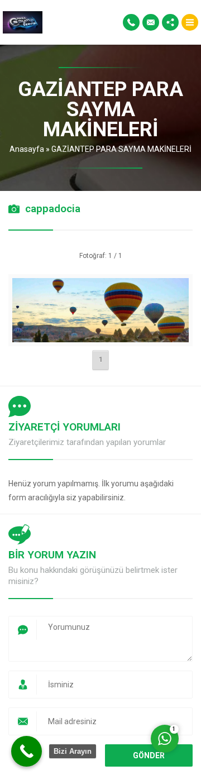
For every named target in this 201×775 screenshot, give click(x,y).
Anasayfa (26, 149)
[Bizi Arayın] (26, 751)
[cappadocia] (100, 335)
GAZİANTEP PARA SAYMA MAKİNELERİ (121, 149)
